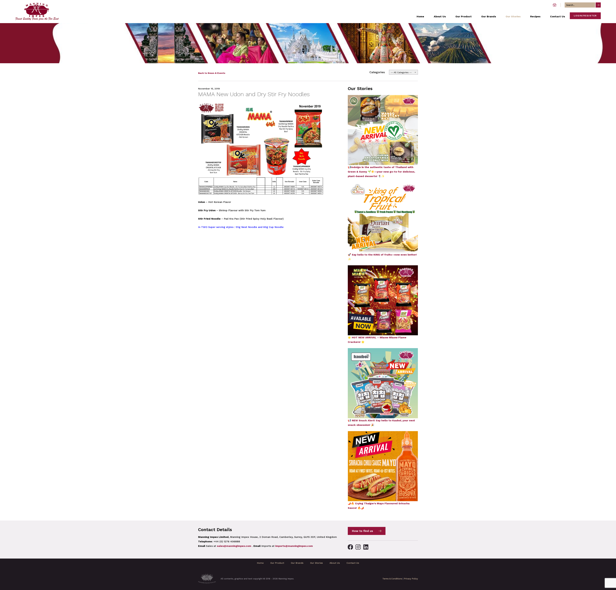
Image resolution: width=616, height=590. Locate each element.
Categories (377, 72)
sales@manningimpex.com (234, 545)
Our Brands (297, 563)
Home (260, 563)
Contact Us (352, 563)
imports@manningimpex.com (294, 545)
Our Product (277, 563)
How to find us (362, 531)
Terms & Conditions (392, 578)
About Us (334, 563)
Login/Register (585, 15)
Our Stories (316, 563)
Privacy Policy (411, 578)
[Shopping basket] (554, 5)
